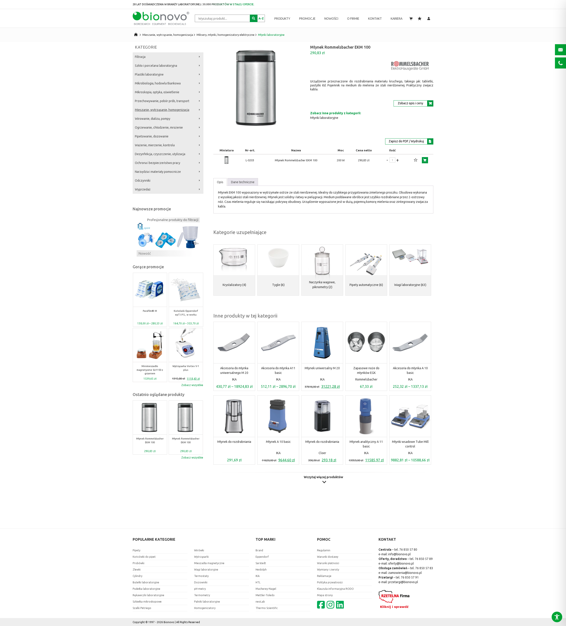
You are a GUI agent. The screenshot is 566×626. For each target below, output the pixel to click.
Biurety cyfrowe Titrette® (186, 368)
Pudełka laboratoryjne (146, 588)
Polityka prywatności (330, 582)
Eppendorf (262, 556)
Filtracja (140, 57)
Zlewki (137, 569)
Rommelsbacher (366, 379)
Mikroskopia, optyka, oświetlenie (157, 92)
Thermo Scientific (267, 608)
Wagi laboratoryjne (206, 569)
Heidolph (261, 569)
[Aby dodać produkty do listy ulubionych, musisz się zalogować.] (416, 160)
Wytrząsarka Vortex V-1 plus (150, 368)
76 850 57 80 (408, 549)
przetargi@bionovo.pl (403, 582)
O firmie (353, 18)
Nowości (331, 18)
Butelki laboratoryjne (146, 582)
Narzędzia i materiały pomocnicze (158, 171)
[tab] (220, 182)
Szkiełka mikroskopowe (147, 601)
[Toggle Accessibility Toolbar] (557, 617)
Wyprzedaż (143, 189)
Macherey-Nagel (266, 588)
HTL (258, 582)
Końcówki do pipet (144, 556)
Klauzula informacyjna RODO (335, 588)
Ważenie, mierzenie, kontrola (155, 145)
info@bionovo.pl (399, 554)
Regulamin (323, 550)
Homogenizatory (205, 608)
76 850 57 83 (424, 568)
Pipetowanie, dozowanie (151, 136)
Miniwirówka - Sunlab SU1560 (185, 313)
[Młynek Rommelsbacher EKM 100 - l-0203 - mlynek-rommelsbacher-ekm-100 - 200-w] (226, 163)
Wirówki (199, 550)
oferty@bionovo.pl (401, 563)
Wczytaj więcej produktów (323, 477)
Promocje (307, 18)
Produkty (282, 18)
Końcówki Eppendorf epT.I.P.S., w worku (150, 313)
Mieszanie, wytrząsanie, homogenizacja (167, 34)
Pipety (136, 550)
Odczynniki (142, 180)
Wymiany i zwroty (328, 569)
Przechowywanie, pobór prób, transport (162, 101)
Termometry (202, 595)
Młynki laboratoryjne (271, 34)
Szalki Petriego (142, 608)
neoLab (260, 601)
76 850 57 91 (410, 577)
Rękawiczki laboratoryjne (148, 595)
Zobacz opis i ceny (410, 103)
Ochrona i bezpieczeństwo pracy (157, 163)
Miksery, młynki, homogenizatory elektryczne (225, 34)
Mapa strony (325, 595)
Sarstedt (261, 563)
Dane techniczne (242, 182)
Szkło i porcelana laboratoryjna (156, 65)
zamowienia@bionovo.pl (405, 573)
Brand (259, 550)
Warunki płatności (328, 563)
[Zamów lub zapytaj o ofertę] (425, 160)
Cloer (322, 453)
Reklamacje (324, 576)
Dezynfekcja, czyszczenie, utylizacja (160, 154)
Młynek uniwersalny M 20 (322, 368)
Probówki (138, 563)
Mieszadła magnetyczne (209, 563)
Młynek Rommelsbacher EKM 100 (150, 440)
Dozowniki (200, 582)
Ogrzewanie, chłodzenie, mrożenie (159, 127)
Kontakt (375, 18)
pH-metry (200, 588)
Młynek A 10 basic (278, 441)
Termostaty (201, 576)
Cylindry (137, 576)
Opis (220, 182)
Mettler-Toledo (265, 595)
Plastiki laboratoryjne (149, 74)
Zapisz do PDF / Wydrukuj (406, 141)
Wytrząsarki (201, 556)
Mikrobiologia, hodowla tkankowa (158, 83)
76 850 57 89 (424, 559)
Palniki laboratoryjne (207, 601)
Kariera (396, 18)
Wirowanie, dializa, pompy (152, 118)
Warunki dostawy (327, 556)
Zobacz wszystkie (192, 385)
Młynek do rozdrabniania (234, 441)
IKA (234, 379)
